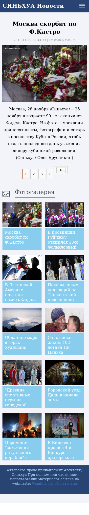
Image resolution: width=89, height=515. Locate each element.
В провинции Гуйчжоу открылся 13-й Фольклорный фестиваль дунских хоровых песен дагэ (63, 249)
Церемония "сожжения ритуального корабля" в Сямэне (18, 452)
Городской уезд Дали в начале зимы (64, 395)
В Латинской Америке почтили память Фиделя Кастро (21, 295)
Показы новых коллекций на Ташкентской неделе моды (63, 292)
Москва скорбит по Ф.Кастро (16, 237)
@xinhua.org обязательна (54, 483)
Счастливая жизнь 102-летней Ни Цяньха (60, 345)
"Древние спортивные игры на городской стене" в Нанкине (17, 402)
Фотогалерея (35, 192)
